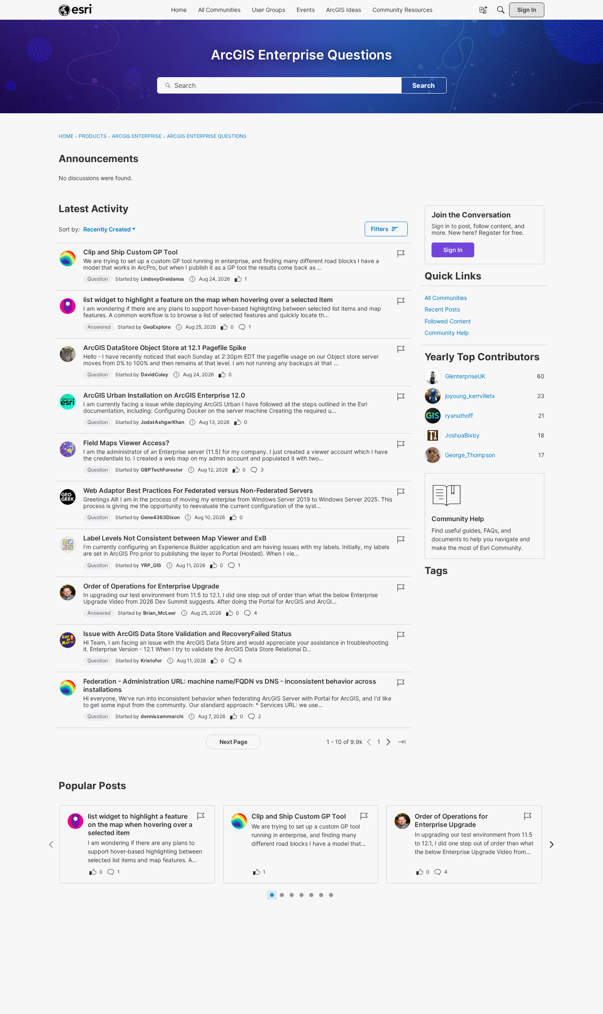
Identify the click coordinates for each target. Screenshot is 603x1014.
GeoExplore (157, 327)
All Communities (446, 297)
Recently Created (107, 229)
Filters (379, 228)
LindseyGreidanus (162, 279)
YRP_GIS (151, 565)
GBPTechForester (162, 470)
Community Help (447, 332)
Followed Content (448, 321)
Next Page (233, 741)
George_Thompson (470, 455)
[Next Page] (388, 741)
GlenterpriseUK (465, 376)
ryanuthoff (459, 416)
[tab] (272, 895)
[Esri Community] (76, 10)
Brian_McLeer (159, 613)
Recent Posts (442, 309)
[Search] (500, 9)
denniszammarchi (162, 716)
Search (423, 85)
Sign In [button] (453, 249)
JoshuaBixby (462, 435)
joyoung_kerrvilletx (470, 396)
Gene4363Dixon (160, 517)
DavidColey (154, 374)
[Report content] (400, 253)
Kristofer (151, 660)
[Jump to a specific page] (401, 741)
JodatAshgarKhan (162, 422)
